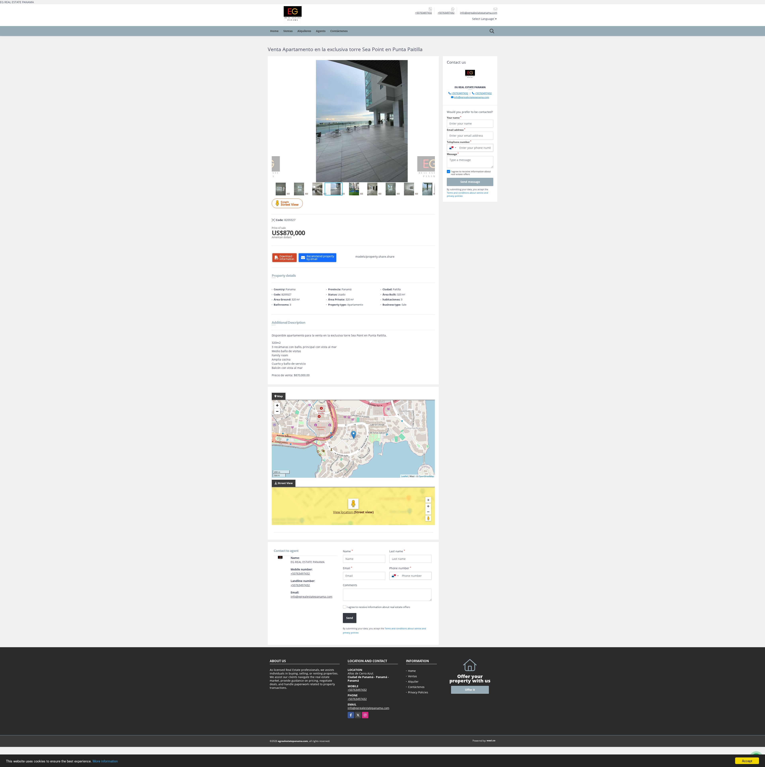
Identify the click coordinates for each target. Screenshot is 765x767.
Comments (350, 585)
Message (453, 154)
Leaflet (404, 476)
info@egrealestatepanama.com (311, 596)
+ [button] (277, 405)
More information (105, 760)
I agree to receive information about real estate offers (378, 607)
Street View (290, 203)
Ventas (288, 31)
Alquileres (304, 31)
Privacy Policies (418, 692)
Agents (321, 31)
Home (274, 31)
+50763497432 (423, 13)
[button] (431, 63)
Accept (747, 760)
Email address (456, 130)
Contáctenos (339, 31)
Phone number (400, 568)
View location (343, 512)
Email (347, 568)
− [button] (277, 411)
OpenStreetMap (426, 476)
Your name (454, 117)
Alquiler (413, 681)
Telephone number (459, 142)
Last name (397, 551)
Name (348, 551)
